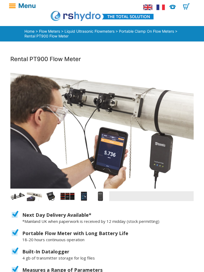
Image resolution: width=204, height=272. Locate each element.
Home (29, 31)
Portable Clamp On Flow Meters (146, 31)
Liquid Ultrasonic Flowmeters (89, 31)
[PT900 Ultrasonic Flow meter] (102, 129)
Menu (27, 6)
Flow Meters (49, 31)
